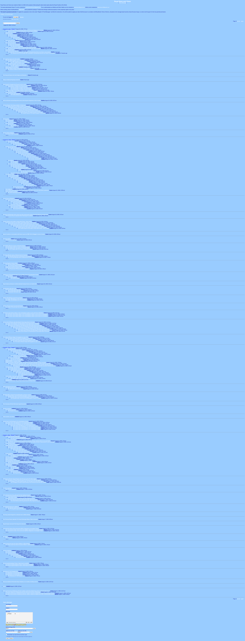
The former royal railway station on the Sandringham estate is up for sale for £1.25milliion (23, 312)
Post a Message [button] (122, 2)
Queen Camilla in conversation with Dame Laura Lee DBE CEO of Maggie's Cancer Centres (24, 234)
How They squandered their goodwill (19, 173)
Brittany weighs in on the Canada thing (14, 360)
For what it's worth (10, 174)
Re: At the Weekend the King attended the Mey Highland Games (20, 496)
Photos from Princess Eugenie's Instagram (15, 267)
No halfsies (10, 160)
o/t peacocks (6, 118)
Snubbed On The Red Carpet (14, 349)
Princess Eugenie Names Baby (10, 263)
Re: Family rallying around (14, 93)
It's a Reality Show (10, 49)
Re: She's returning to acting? (15, 192)
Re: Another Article (12, 277)
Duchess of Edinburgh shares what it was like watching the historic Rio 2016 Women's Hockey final (25, 214)
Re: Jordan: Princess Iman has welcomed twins (16, 307)
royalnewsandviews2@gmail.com (33, 7)
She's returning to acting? (11, 191)
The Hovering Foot (10, 140)
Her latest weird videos (11, 439)
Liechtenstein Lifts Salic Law (9, 288)
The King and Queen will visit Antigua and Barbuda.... (15, 75)
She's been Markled (10, 40)
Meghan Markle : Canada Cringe (13, 361)
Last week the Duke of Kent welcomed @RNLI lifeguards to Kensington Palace (21, 528)
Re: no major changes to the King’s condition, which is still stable (22, 91)
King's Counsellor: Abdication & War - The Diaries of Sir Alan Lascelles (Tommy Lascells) (26, 362)
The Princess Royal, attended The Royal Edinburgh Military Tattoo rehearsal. (20, 519)
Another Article (9, 275)
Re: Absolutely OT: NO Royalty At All (14, 572)
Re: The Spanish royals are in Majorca (14, 507)
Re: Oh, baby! (9, 537)
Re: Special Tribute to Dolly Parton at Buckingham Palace (21, 69)
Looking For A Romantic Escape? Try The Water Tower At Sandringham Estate (20, 274)
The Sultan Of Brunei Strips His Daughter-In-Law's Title (15, 337)
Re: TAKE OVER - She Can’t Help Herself (17, 377)
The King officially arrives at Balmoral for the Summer (15, 255)
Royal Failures (9, 33)
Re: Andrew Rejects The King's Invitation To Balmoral (18, 106)
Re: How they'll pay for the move (18, 165)
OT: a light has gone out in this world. (11, 59)
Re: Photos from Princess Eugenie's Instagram (18, 268)
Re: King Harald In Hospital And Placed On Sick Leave (18, 85)
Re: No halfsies (14, 161)
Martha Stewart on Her (11, 459)
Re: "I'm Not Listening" (11, 489)
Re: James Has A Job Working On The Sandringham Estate (19, 422)
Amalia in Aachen (7, 408)
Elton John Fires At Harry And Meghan (16, 437)
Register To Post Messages (7, 14)
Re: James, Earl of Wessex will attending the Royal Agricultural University (22, 323)
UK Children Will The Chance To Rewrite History (14, 245)
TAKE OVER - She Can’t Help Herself (14, 376)
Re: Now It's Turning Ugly (14, 357)
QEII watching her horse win (9, 386)
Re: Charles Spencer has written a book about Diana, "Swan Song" (21, 222)
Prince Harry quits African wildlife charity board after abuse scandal (21, 47)
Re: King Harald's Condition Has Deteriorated (21, 87)
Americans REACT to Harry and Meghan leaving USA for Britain (22, 31)
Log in (16, 17)
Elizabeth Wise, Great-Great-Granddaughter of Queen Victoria (17, 394)
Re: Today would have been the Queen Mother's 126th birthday (20, 544)
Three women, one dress (8, 416)
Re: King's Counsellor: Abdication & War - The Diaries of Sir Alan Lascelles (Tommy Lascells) (29, 363)
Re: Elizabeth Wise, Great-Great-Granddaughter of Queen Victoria (20, 395)
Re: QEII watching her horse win (13, 387)
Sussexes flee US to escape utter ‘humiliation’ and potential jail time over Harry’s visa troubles (29, 52)
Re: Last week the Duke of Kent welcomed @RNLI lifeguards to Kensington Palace (24, 529)
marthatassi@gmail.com (79, 7)
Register (18, 613)
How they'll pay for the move (14, 163)
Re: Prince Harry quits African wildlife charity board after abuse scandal (24, 48)
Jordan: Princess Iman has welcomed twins (13, 305)
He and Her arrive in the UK (12, 50)
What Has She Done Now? (12, 463)
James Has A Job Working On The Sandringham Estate (15, 421)
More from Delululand (10, 42)
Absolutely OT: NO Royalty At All (10, 571)
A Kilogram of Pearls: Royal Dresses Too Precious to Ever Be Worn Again (19, 478)
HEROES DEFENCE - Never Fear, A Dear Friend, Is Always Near (20, 380)
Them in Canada (9, 469)
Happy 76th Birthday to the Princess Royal (12, 297)
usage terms (21, 9)
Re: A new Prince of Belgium (12, 199)
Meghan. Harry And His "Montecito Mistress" (18, 454)
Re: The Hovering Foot (13, 142)
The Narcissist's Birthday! (11, 457)
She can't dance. (9, 458)
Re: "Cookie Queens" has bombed (16, 368)
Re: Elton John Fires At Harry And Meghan (20, 438)
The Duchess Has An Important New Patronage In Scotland (19, 215)
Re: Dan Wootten (12, 466)
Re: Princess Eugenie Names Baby (14, 264)
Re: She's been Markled (13, 41)
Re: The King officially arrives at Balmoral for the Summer (18, 256)
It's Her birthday (9, 453)
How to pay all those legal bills (12, 436)
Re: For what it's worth (13, 175)
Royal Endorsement (10, 443)
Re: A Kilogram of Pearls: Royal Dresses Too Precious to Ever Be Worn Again (23, 480)
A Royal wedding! (7, 550)
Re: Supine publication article (15, 446)
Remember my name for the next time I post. (17, 634)
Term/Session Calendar (11, 239)
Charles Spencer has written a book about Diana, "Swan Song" (17, 221)
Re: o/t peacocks (9, 120)
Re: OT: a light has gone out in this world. (15, 60)
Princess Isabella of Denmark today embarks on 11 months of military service (20, 581)
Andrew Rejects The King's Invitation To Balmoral (14, 105)
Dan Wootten (9, 465)
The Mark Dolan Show (11, 32)
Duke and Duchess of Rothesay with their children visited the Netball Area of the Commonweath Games (26, 590)
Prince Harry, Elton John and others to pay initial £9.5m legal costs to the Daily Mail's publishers (27, 190)
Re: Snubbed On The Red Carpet (18, 350)
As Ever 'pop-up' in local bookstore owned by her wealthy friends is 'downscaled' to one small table (28, 440)
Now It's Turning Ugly (10, 348)
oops (19, 169)
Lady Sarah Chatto (12, 497)
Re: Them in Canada (13, 470)
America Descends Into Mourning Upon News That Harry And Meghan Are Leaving (24, 30)
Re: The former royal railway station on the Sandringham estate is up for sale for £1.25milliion (27, 314)
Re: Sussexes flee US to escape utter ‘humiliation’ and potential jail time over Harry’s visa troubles (33, 53)
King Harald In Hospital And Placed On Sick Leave (14, 84)
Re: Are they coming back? (14, 147)
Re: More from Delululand (14, 44)
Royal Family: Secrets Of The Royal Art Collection (14, 523)
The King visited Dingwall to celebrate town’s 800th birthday (16, 514)
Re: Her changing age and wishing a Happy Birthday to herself (22, 462)
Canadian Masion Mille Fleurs (20, 356)
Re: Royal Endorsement (13, 444)
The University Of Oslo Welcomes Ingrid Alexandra (14, 404)
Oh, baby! (5, 536)
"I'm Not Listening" (7, 488)
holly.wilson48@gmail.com (103, 7)
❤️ (14, 625)
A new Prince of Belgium (8, 198)
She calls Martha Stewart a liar (12, 460)
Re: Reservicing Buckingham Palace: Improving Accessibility (19, 564)
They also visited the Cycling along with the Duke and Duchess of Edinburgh (23, 592)
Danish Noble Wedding (8, 132)
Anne (4, 586)
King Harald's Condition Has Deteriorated (17, 86)
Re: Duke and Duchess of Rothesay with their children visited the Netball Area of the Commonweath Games (30, 593)
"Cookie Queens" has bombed (12, 367)
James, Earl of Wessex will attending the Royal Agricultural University (18, 322)
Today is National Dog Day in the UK (11, 79)
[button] (26, 622)
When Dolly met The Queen (12, 67)
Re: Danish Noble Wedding (12, 133)
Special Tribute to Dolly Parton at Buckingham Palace (18, 68)
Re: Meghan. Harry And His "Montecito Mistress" (22, 455)
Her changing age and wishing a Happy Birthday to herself (19, 461)
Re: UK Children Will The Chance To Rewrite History (17, 246)
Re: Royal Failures (12, 34)
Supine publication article (11, 445)
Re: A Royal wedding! (10, 551)
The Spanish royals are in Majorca (11, 506)
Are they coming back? (11, 146)
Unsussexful (8, 379)
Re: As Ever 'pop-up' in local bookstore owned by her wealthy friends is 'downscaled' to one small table (31, 442)
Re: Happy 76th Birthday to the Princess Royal (16, 298)
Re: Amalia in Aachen (10, 409)
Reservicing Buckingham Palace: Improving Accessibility (16, 563)
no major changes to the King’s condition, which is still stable (19, 90)
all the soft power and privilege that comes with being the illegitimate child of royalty (22, 100)
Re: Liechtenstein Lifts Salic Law (13, 289)
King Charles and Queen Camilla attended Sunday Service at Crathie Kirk (20, 283)
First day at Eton (6, 238)
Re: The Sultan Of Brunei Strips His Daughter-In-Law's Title (19, 338)
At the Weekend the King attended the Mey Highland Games (16, 495)
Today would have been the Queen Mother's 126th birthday (16, 543)
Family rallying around (11, 92)
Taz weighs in (9, 189)
